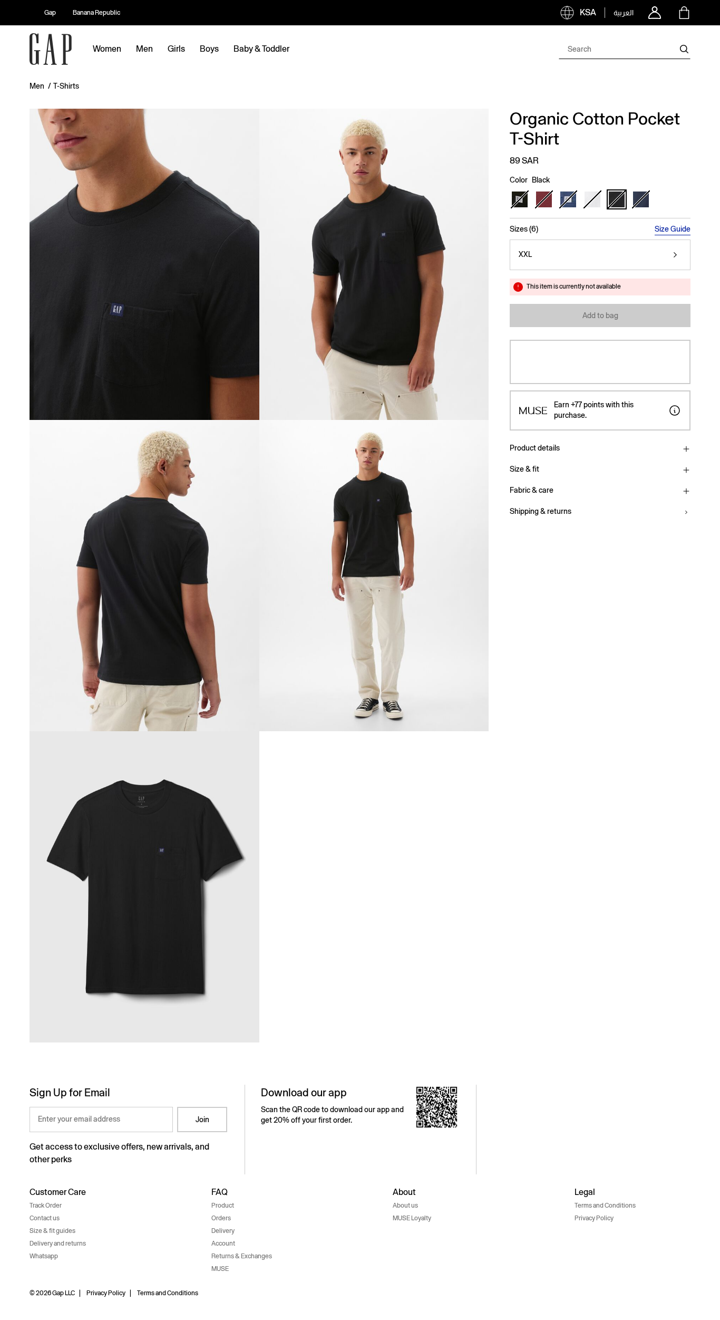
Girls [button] (176, 49)
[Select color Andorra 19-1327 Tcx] (544, 199)
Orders (221, 1218)
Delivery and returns (58, 1243)
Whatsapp (44, 1256)
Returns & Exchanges (241, 1256)
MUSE (220, 1269)
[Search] (684, 49)
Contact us (45, 1218)
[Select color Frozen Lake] (568, 199)
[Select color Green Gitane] (520, 199)
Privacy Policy (594, 1218)
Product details (535, 448)
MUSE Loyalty (412, 1218)
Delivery (223, 1231)
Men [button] (144, 49)
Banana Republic (96, 12)
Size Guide (672, 229)
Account (223, 1243)
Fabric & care (531, 490)
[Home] (51, 49)
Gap (50, 12)
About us (405, 1205)
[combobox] (624, 49)
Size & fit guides (52, 1231)
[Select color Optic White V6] (592, 199)
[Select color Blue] (641, 199)
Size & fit (524, 469)
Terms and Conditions (605, 1205)
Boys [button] (209, 49)
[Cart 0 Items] (684, 12)
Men (37, 86)
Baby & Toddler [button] (261, 49)
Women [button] (107, 49)
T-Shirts (66, 86)
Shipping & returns (540, 511)
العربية (624, 12)
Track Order (46, 1205)
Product (222, 1205)
